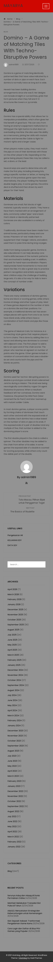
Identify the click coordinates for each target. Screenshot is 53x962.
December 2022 (15, 791)
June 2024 (13, 700)
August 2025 (13, 629)
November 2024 (15, 675)
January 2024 (14, 725)
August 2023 (13, 750)
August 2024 (13, 690)
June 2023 (12, 761)
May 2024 (12, 705)
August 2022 (13, 811)
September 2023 (16, 745)
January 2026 (14, 604)
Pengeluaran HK (15, 535)
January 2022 (14, 846)
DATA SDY (12, 545)
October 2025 (14, 619)
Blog (6, 32)
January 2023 (14, 786)
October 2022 (14, 801)
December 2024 (15, 670)
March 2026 (13, 594)
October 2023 (14, 740)
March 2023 (13, 776)
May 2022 (12, 826)
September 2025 (16, 624)
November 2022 (15, 796)
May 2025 (12, 644)
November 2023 (15, 735)
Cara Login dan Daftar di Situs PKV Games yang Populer (24, 930)
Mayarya (13, 5)
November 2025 (15, 614)
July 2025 (12, 634)
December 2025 (15, 609)
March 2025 (13, 654)
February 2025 (15, 660)
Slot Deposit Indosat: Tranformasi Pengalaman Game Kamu (24, 922)
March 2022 (13, 836)
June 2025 (12, 639)
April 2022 (12, 831)
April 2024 (12, 710)
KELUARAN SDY (15, 540)
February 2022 (14, 841)
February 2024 (15, 720)
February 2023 (14, 781)
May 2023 (12, 766)
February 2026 (15, 599)
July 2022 (12, 816)
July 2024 (12, 695)
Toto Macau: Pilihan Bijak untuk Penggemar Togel (32, 499)
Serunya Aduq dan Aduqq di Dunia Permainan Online (24, 897)
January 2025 (14, 665)
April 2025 (12, 649)
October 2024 (14, 680)
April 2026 (12, 589)
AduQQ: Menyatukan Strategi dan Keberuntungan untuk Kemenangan (25, 912)
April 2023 (12, 771)
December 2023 (15, 730)
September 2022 (16, 806)
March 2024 (13, 715)
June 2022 (12, 821)
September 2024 (16, 685)
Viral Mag (23, 958)
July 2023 (12, 755)
